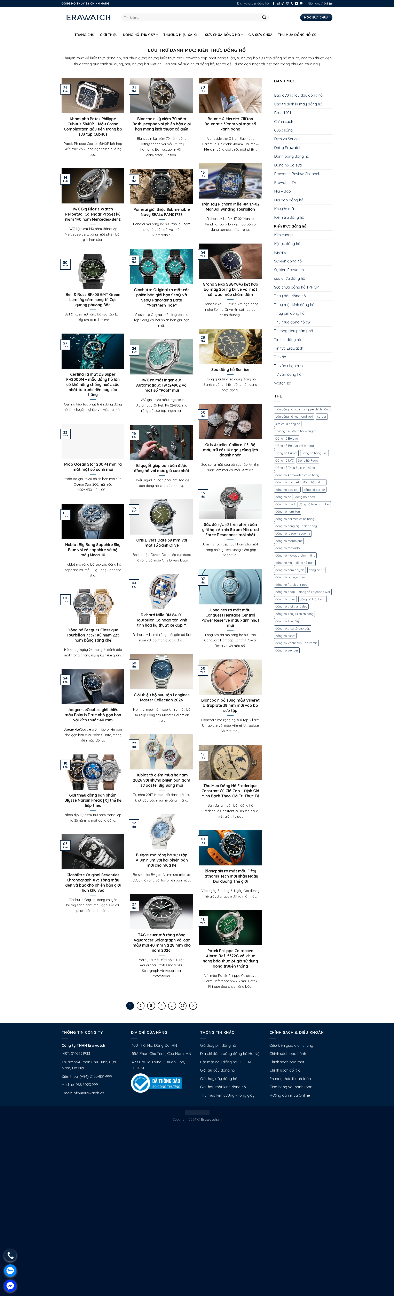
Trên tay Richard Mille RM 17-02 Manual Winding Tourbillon (230, 207)
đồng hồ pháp (285, 592)
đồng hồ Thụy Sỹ (287, 621)
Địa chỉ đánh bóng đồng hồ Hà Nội (230, 1053)
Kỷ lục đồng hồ (287, 243)
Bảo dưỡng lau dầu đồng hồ (298, 95)
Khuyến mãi (284, 208)
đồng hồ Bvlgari (314, 482)
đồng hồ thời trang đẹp (291, 606)
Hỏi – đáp (282, 191)
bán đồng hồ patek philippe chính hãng (302, 409)
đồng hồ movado (287, 548)
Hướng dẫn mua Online (289, 1095)
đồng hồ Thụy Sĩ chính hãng (294, 614)
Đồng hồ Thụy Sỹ (139, 34)
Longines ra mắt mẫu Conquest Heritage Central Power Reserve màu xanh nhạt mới (230, 618)
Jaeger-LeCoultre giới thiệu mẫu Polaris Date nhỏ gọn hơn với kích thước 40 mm (93, 714)
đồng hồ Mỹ (283, 563)
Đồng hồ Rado (308, 460)
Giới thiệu (109, 34)
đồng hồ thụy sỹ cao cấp (292, 628)
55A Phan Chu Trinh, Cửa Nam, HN (161, 1053)
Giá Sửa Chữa (260, 34)
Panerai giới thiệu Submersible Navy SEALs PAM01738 (162, 212)
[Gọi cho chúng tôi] (292, 3)
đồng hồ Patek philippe (291, 585)
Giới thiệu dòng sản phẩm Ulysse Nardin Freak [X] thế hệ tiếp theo (92, 800)
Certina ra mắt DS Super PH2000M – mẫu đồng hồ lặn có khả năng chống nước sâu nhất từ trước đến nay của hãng (93, 384)
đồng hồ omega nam (290, 577)
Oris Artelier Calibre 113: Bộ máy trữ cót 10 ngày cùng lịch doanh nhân (230, 449)
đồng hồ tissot (285, 636)
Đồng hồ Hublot (286, 453)
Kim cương (283, 234)
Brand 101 (282, 112)
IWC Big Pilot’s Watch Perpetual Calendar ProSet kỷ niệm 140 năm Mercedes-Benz (93, 214)
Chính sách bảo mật (286, 1062)
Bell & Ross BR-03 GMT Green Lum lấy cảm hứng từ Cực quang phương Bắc (93, 299)
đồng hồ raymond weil (314, 592)
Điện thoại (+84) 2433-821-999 (87, 1076)
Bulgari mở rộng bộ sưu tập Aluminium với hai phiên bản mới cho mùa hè (162, 860)
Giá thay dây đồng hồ (218, 1078)
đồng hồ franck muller (314, 504)
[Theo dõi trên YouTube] (301, 3)
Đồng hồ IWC (284, 460)
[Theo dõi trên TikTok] (282, 3)
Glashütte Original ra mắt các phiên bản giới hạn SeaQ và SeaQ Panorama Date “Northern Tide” (161, 297)
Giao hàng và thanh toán (290, 1087)
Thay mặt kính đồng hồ (294, 304)
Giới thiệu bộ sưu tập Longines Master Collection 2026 (162, 697)
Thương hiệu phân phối (294, 330)
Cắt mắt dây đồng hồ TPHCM (225, 1062)
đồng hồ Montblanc (288, 541)
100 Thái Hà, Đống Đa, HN (154, 1045)
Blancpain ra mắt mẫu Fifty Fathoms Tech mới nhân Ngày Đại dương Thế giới (230, 876)
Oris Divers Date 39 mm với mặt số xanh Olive (161, 543)
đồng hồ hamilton (287, 511)
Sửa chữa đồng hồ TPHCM (297, 287)
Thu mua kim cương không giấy (227, 1095)
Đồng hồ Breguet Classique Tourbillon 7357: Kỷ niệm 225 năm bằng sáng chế (92, 635)
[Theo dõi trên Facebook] (273, 3)
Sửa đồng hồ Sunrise (230, 369)
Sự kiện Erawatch (289, 269)
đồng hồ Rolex (285, 599)
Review (280, 252)
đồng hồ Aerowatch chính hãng (297, 475)
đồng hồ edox (305, 497)
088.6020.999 (87, 1084)
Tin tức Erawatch (288, 348)
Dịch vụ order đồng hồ (253, 3)
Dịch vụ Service (287, 138)
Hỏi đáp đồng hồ (288, 200)
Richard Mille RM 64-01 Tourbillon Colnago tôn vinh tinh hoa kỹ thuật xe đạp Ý (161, 620)
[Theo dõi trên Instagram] (278, 3)
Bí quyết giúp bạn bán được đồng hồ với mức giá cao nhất (161, 468)
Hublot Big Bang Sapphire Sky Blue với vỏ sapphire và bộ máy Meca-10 (92, 549)
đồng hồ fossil (285, 504)
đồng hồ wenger (286, 650)
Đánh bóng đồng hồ (291, 156)
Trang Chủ (84, 34)
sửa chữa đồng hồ (289, 278)
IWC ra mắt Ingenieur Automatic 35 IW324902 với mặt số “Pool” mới (161, 385)
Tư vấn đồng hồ (287, 374)
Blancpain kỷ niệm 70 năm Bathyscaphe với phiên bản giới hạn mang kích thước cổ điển (162, 124)
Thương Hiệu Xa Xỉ (180, 34)
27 (183, 1005)
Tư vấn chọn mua (289, 365)
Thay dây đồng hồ (290, 295)
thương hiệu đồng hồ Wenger (295, 431)
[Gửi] (264, 17)
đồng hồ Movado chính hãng (295, 555)
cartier (321, 416)
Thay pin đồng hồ (289, 313)
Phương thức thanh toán (290, 1078)
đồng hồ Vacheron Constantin (296, 643)
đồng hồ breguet (287, 482)
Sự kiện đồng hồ (288, 261)
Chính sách (283, 121)
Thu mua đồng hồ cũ (297, 34)
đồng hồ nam (305, 563)
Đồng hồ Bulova (286, 438)
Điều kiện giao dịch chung (291, 1045)
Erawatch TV (285, 182)
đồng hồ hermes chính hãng (294, 519)
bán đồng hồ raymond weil (294, 416)
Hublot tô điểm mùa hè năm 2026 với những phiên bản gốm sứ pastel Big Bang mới (161, 780)
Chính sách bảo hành (287, 1053)
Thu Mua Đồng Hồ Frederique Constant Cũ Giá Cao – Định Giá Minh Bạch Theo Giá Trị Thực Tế (230, 790)
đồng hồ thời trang (312, 599)
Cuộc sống (283, 130)
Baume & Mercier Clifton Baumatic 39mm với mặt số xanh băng (230, 124)
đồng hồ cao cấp (287, 490)
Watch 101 (283, 383)
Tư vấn (280, 357)
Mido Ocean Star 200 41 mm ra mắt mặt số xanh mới (93, 467)
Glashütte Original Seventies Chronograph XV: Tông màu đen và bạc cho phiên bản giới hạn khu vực (93, 882)
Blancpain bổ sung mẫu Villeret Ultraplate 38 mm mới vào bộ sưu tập (230, 705)
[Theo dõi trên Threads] (287, 3)
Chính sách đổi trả (284, 1070)
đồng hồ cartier (314, 490)
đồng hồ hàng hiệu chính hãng (296, 526)
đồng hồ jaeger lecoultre (292, 533)
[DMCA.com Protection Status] (197, 1112)
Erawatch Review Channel (296, 173)
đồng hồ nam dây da (290, 570)
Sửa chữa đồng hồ (222, 34)
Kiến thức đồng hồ (290, 226)
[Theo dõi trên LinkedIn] (296, 3)
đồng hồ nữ (316, 570)
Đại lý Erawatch (287, 147)
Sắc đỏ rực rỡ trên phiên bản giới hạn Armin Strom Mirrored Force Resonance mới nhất (230, 529)
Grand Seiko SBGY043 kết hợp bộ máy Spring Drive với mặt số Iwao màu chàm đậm (230, 289)
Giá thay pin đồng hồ (218, 1045)
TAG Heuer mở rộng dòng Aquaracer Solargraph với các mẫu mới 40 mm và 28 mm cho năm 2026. (162, 942)
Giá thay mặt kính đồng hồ (223, 1087)
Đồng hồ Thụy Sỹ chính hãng (295, 468)
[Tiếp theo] (193, 1006)
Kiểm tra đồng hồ (289, 217)
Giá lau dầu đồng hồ (217, 1070)
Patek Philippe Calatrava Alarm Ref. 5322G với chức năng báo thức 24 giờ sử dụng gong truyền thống (230, 958)
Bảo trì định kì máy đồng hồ (298, 104)
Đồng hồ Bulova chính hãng (294, 446)
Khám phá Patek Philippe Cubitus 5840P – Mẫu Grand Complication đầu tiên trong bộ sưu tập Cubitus (93, 126)
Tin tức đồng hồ (287, 339)
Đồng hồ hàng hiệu (314, 453)
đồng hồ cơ (283, 497)
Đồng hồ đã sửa (288, 165)
